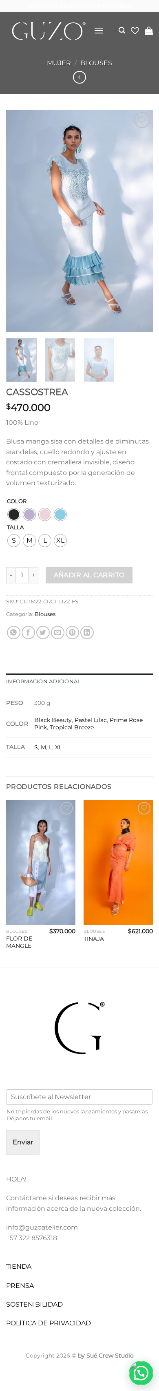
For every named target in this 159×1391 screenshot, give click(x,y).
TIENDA (18, 1266)
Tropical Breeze (72, 727)
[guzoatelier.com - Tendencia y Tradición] (47, 31)
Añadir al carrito (89, 575)
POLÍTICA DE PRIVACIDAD (48, 1323)
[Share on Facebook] (28, 632)
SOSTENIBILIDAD (34, 1304)
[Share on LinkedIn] (87, 632)
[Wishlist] (135, 31)
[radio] (14, 514)
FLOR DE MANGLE (19, 942)
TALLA (15, 527)
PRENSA (20, 1285)
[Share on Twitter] (43, 632)
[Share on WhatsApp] (13, 632)
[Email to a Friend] (57, 632)
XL (58, 747)
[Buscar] (122, 30)
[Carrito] (149, 31)
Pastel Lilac (91, 720)
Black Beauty (53, 720)
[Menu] (99, 30)
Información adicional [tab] (43, 681)
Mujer (59, 63)
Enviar (23, 1142)
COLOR (16, 501)
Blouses (96, 63)
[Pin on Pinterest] (72, 632)
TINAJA (94, 939)
